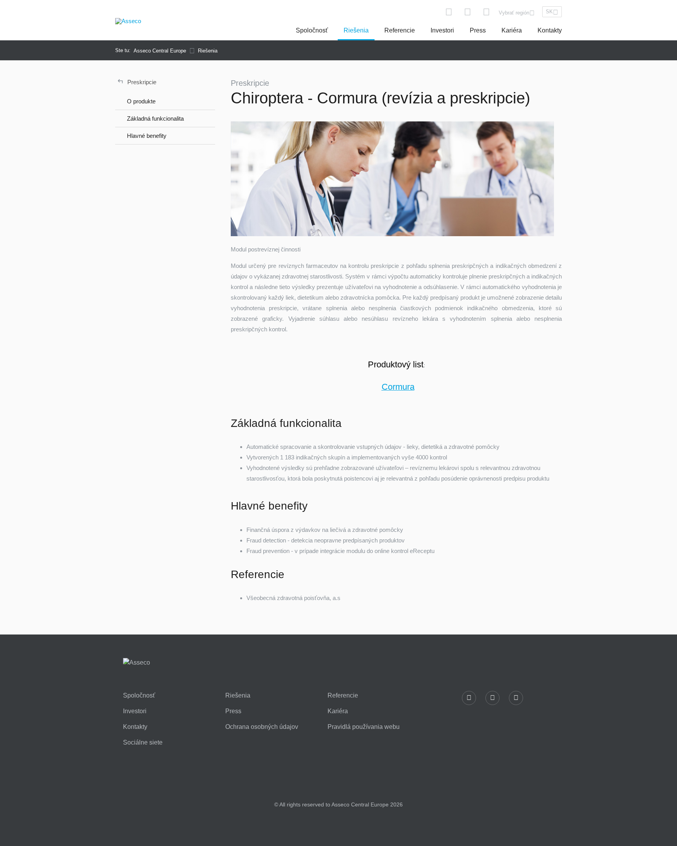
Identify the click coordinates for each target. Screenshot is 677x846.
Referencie (399, 30)
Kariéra (511, 30)
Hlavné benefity (147, 135)
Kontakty (550, 30)
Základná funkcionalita (155, 118)
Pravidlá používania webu (364, 727)
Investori (442, 30)
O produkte (141, 101)
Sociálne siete (143, 742)
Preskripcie (137, 81)
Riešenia (356, 30)
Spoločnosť (312, 30)
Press (478, 30)
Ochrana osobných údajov (261, 727)
